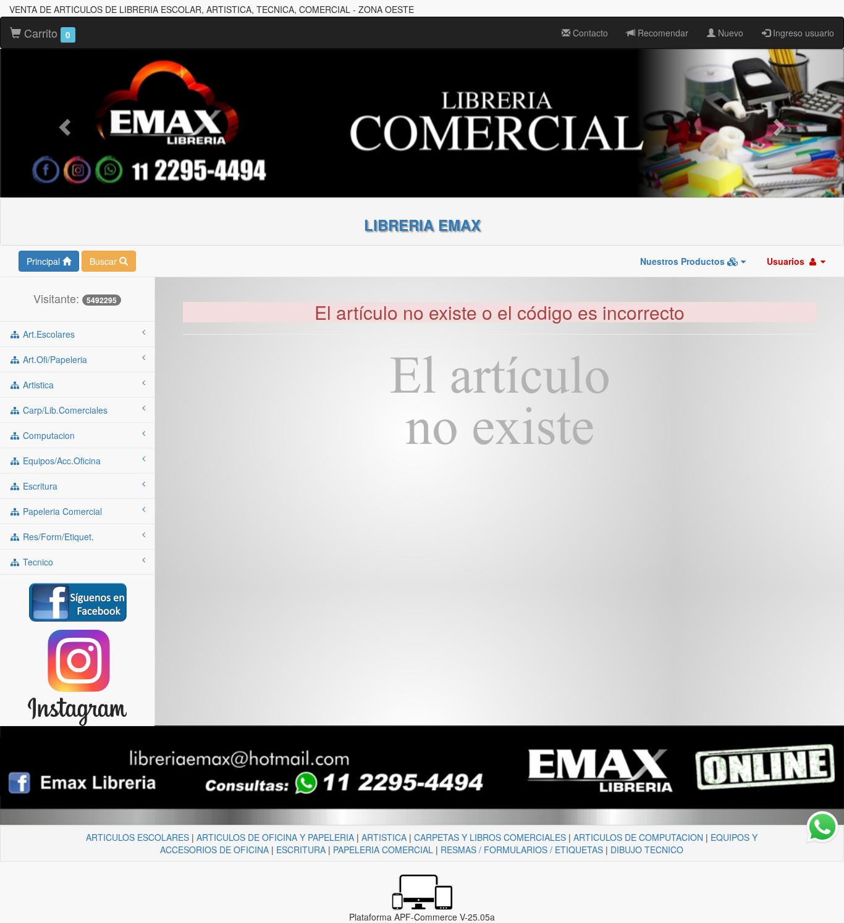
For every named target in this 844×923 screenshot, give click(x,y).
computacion (47, 435)
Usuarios (787, 261)
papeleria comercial (61, 511)
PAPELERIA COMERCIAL (383, 849)
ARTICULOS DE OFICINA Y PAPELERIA (275, 837)
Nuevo (729, 33)
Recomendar (661, 33)
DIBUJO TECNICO (646, 849)
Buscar (104, 261)
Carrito (45, 33)
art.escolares (47, 334)
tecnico (36, 562)
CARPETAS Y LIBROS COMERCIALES (490, 837)
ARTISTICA (384, 837)
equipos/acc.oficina (60, 460)
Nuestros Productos (683, 261)
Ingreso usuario (802, 33)
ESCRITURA (301, 849)
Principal (44, 261)
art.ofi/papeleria (53, 359)
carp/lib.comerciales (64, 410)
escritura (38, 486)
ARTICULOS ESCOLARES (137, 837)
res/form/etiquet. (57, 536)
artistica (37, 384)
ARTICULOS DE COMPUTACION (638, 837)
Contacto (589, 33)
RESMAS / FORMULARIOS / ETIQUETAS (522, 849)
